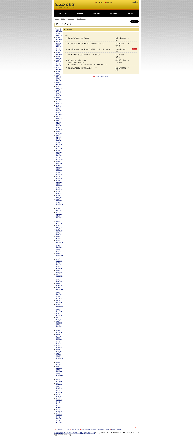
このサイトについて (62, 429)
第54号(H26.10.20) (59, 204)
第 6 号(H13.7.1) (81, 19)
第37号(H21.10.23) (59, 276)
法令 (107, 429)
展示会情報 (113, 13)
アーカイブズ (71, 19)
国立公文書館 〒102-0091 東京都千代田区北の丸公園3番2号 (74, 433)
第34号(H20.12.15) (59, 289)
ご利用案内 (79, 13)
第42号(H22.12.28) (59, 255)
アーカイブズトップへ (101, 76)
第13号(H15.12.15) (59, 375)
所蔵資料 (96, 13)
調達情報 (101, 429)
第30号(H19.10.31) (59, 306)
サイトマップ (99, 2)
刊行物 (130, 13)
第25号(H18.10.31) (59, 327)
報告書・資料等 (116, 429)
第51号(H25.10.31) (59, 218)
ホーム (57, 19)
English (108, 2)
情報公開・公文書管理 (88, 429)
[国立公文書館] (65, 7)
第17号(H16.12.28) (59, 358)
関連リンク (75, 429)
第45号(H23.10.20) (59, 242)
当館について (62, 13)
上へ (137, 427)
